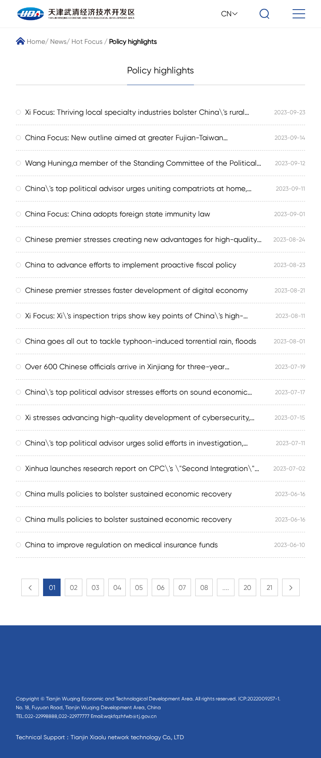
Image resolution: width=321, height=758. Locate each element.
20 (247, 588)
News (58, 41)
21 (269, 588)
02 (73, 588)
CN (226, 13)
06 (160, 588)
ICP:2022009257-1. (259, 699)
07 (182, 588)
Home (35, 41)
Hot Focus (86, 41)
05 (139, 588)
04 (117, 588)
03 (95, 588)
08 (204, 588)
